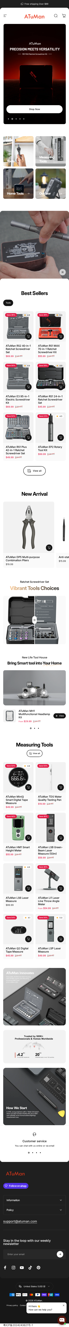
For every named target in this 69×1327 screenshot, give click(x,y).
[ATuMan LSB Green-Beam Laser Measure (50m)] (50, 828)
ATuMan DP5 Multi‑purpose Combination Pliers (23, 558)
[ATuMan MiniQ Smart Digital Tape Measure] (18, 777)
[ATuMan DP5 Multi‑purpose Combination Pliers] (28, 527)
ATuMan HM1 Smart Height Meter (18, 849)
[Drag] (34, 620)
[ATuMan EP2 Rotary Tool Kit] (50, 427)
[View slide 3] (38, 728)
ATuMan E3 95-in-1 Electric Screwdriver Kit (18, 399)
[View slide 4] (40, 1153)
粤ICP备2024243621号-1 (18, 1325)
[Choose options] (60, 888)
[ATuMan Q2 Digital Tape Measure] (18, 929)
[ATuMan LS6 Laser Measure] (18, 878)
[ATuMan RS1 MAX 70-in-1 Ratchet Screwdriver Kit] (50, 326)
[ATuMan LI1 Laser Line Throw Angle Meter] (50, 878)
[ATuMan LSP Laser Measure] (50, 929)
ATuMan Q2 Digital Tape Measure (17, 950)
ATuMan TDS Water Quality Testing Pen (50, 798)
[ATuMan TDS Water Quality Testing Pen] (50, 777)
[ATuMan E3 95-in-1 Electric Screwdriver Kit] (18, 377)
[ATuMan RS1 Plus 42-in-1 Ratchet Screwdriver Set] (18, 427)
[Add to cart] (28, 336)
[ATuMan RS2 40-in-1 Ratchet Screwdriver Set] (18, 326)
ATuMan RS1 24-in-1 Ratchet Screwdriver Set (50, 399)
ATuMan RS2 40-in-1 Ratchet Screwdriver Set (18, 349)
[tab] (8, 303)
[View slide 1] (31, 728)
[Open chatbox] (61, 1320)
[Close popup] (63, 1305)
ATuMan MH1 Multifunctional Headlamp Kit (34, 714)
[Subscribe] (60, 1254)
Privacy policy (12, 1305)
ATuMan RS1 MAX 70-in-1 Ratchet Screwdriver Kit (49, 349)
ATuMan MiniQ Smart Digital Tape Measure (17, 800)
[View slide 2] (34, 728)
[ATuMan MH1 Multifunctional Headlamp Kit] (9, 715)
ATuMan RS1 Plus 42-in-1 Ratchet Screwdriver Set (16, 450)
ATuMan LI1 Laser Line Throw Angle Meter (48, 901)
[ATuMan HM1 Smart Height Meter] (18, 828)
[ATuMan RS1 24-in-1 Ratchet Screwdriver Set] (50, 377)
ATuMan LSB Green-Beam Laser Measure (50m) (50, 850)
